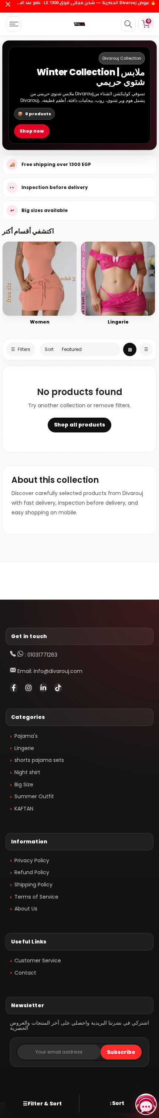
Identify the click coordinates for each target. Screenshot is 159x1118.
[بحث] (128, 24)
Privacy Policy (31, 860)
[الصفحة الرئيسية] (79, 24)
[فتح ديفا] (146, 1104)
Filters (20, 349)
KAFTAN (23, 808)
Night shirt (27, 772)
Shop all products (79, 424)
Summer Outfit (34, 796)
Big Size (23, 784)
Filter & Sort (42, 1103)
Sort (116, 1103)
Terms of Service (36, 896)
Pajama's (26, 736)
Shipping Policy (33, 884)
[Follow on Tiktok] (58, 687)
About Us (25, 908)
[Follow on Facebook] (13, 687)
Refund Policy (31, 872)
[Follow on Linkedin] (43, 687)
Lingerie (24, 748)
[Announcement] (85, 6)
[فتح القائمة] (13, 24)
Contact (25, 972)
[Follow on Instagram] (28, 687)
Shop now (32, 131)
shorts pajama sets (39, 760)
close (7, 6)
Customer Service (37, 960)
